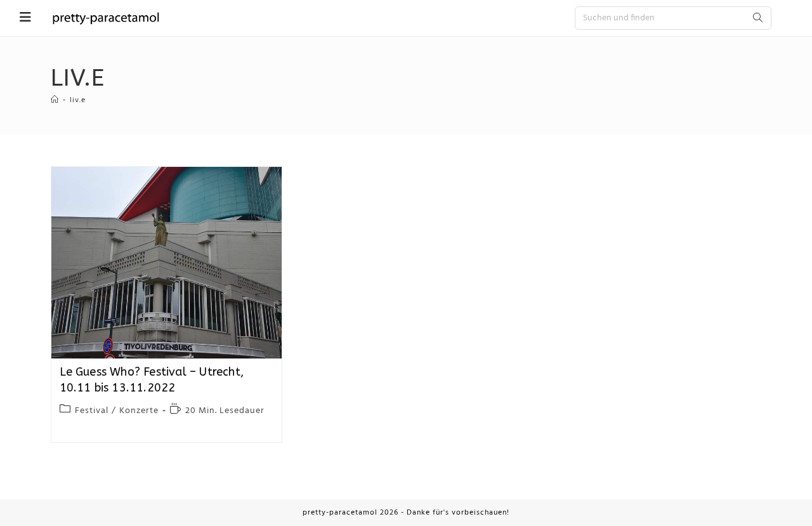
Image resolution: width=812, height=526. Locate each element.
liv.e (78, 100)
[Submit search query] (758, 18)
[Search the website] (673, 17)
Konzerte (139, 411)
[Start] (55, 100)
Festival (91, 411)
